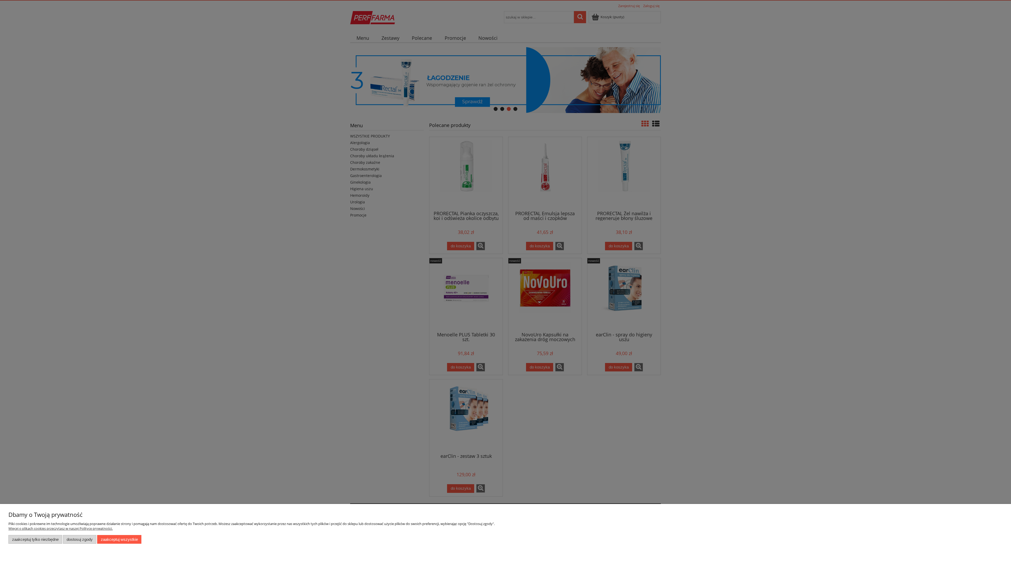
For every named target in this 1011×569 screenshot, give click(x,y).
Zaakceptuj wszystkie (119, 539)
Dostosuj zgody (80, 539)
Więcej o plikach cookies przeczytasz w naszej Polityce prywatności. (60, 528)
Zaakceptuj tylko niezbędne (35, 539)
